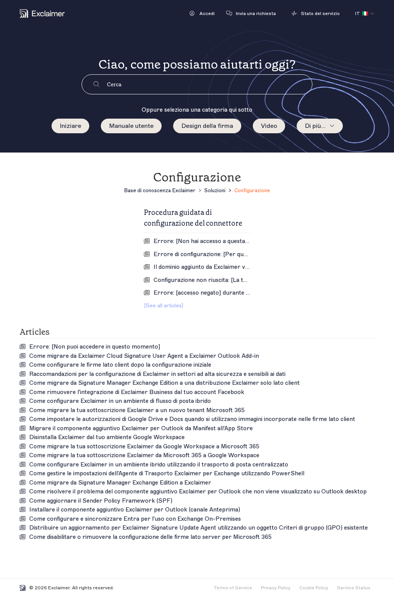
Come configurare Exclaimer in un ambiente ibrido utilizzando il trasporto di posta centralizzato (158, 465)
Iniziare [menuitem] (70, 126)
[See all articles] (163, 305)
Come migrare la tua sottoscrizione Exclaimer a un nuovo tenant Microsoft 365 (137, 410)
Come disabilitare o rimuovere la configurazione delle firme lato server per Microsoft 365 (150, 537)
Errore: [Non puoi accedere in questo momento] (94, 347)
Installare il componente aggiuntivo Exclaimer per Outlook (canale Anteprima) (134, 510)
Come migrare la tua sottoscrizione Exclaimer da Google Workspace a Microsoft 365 (144, 446)
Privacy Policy (275, 587)
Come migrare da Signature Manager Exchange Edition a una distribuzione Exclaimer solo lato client (164, 383)
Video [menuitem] (269, 126)
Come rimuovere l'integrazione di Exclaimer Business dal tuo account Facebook (136, 392)
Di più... (315, 126)
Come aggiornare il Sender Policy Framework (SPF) (100, 501)
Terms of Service (233, 587)
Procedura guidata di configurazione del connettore (193, 218)
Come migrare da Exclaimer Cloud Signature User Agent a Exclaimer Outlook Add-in (144, 356)
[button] (202, 13)
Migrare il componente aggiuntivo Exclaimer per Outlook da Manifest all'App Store (141, 428)
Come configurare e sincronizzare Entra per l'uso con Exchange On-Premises (135, 519)
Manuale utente (131, 126)
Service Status (354, 587)
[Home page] (42, 13)
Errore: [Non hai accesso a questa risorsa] (211, 241)
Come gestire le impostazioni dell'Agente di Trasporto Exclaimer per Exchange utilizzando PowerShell (166, 473)
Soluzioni (214, 190)
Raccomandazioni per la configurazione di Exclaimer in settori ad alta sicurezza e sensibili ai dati (157, 374)
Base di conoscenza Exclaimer (159, 190)
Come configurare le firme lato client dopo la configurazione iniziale (120, 365)
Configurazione (252, 190)
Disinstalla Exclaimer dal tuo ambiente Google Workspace (107, 437)
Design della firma (207, 126)
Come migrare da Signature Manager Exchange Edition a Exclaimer (120, 483)
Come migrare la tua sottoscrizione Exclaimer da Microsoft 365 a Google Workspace (144, 455)
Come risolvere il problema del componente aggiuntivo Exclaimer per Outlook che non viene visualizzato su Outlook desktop (198, 492)
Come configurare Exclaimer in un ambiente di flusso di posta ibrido (120, 401)
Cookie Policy (313, 587)
